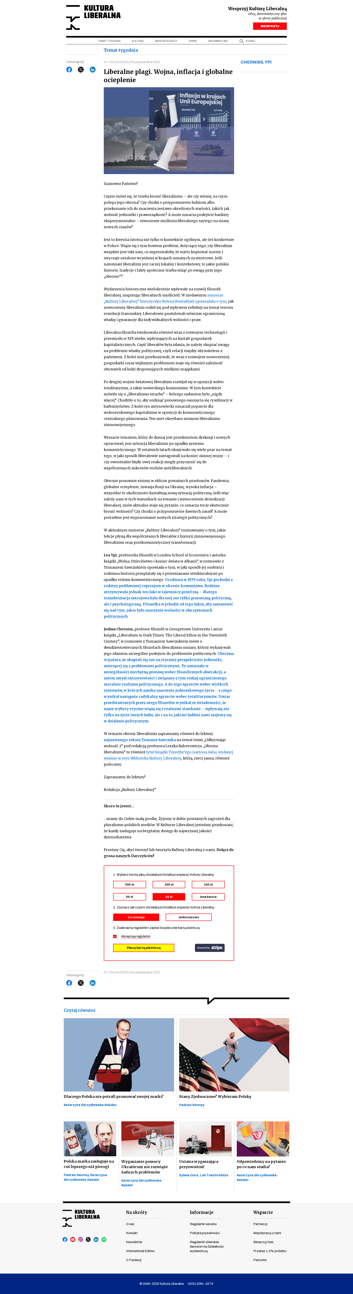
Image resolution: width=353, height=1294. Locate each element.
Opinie (193, 41)
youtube (73, 1239)
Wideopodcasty (166, 41)
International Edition (140, 1251)
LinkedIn (93, 70)
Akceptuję (135, 936)
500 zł (129, 884)
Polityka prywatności (205, 1233)
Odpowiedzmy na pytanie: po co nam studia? (261, 1164)
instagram (80, 1239)
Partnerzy (260, 1224)
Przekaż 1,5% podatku (269, 1251)
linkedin (96, 1239)
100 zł (208, 884)
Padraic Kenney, (77, 1175)
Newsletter (134, 1242)
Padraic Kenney (191, 1105)
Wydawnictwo (218, 41)
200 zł (169, 884)
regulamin (143, 936)
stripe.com (210, 948)
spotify (104, 1239)
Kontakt (132, 1233)
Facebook (69, 70)
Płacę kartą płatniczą (144, 948)
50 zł (129, 896)
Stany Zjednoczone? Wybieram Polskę (215, 1096)
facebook (65, 1239)
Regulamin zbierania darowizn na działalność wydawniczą (207, 1246)
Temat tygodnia (109, 41)
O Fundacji (133, 1260)
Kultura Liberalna (93, 17)
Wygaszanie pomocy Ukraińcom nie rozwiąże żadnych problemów (144, 1166)
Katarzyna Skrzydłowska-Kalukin (90, 1105)
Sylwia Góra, (189, 1175)
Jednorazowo (188, 917)
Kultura (138, 41)
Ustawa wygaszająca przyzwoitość (198, 1164)
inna (208, 896)
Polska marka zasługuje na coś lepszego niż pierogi (89, 1164)
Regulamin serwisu (203, 1224)
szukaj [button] (250, 41)
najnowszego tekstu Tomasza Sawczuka (140, 740)
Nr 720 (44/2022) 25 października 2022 (132, 62)
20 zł (168, 896)
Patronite (260, 1260)
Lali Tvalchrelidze (214, 1175)
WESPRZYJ (270, 26)
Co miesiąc (136, 917)
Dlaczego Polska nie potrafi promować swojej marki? (114, 1096)
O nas (130, 1224)
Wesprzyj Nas (263, 1242)
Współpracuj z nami (267, 1233)
